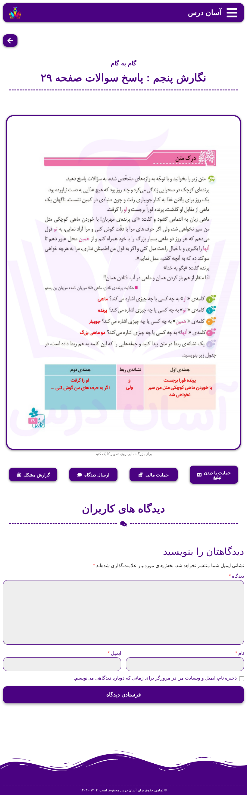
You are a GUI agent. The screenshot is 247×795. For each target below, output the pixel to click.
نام (239, 653)
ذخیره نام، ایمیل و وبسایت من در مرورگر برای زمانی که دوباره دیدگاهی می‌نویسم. (155, 678)
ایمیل (114, 653)
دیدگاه (236, 576)
